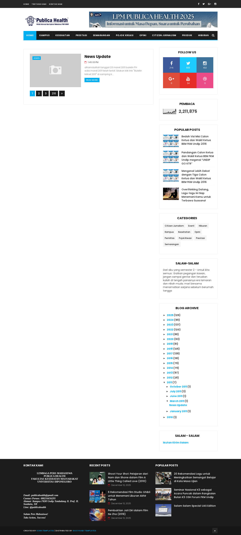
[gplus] (209, 4)
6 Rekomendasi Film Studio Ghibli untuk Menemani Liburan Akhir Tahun (129, 495)
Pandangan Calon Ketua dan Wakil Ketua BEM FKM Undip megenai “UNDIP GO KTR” (198, 158)
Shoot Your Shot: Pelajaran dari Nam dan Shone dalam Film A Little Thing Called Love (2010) (128, 477)
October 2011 (179, 386)
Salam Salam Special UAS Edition (195, 506)
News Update (98, 56)
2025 (170, 315)
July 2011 (176, 391)
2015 (170, 363)
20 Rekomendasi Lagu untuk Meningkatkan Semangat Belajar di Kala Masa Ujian (195, 477)
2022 (170, 329)
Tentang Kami (39, 4)
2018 (170, 349)
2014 (170, 368)
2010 (170, 417)
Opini (142, 35)
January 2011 (179, 411)
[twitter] (203, 4)
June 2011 (176, 396)
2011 (170, 382)
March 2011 (177, 401)
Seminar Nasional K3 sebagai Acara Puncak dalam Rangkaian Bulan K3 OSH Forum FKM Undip (195, 493)
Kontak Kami (55, 4)
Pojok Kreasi (125, 35)
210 (54, 93)
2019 (170, 344)
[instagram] (215, 4)
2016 (170, 358)
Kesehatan (62, 35)
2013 (170, 372)
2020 (170, 339)
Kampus (44, 35)
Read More (92, 80)
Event (191, 225)
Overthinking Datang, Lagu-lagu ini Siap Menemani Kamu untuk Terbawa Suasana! (196, 195)
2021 (170, 334)
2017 (170, 353)
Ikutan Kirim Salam (175, 442)
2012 (170, 377)
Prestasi (81, 35)
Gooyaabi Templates (84, 530)
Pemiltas (169, 238)
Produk (187, 35)
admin (37, 58)
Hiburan (203, 35)
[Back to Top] (215, 530)
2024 (170, 320)
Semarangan (101, 35)
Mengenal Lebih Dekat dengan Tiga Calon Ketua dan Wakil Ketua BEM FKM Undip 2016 (196, 176)
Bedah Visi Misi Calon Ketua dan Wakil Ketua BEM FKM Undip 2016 (196, 140)
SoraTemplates (45, 530)
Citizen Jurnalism (164, 35)
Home (26, 4)
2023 (170, 324)
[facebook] (198, 4)
